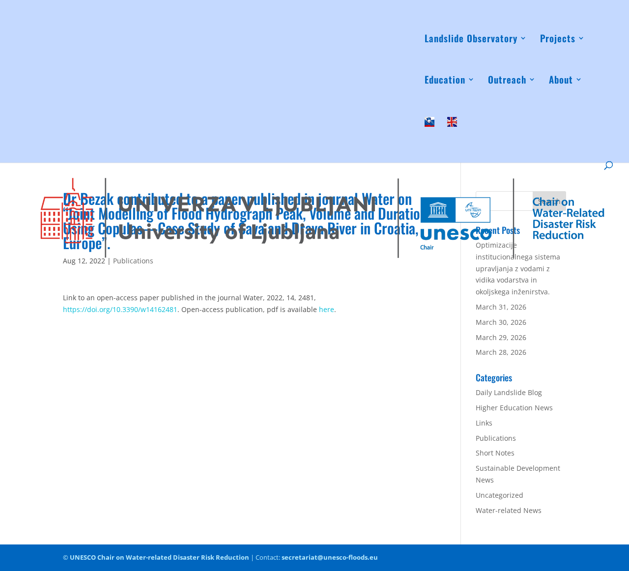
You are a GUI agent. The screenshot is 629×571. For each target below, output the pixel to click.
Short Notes (495, 452)
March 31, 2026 (501, 307)
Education (445, 81)
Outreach (507, 81)
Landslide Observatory (471, 39)
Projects (557, 39)
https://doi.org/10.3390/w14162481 (120, 309)
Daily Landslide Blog (509, 392)
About (561, 81)
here (326, 309)
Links (484, 423)
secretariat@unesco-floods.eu (330, 557)
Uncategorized (499, 495)
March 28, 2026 (501, 352)
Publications (496, 438)
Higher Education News (514, 407)
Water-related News (509, 510)
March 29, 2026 (501, 337)
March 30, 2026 (501, 322)
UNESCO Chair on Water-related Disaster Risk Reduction (159, 557)
